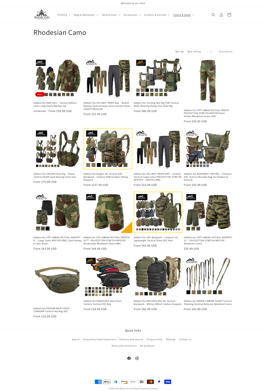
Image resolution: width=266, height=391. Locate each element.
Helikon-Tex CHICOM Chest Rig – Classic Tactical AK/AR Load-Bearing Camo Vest (54, 175)
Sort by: (179, 51)
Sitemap (171, 339)
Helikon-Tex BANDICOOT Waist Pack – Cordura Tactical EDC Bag (103, 303)
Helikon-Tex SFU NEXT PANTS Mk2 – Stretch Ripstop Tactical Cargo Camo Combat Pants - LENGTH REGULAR (108, 106)
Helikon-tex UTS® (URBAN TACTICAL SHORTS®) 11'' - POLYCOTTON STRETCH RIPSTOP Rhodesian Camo (208, 240)
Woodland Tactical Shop (127, 388)
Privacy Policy (154, 339)
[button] (63, 15)
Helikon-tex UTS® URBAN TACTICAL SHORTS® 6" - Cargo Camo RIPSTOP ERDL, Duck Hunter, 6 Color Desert (57, 240)
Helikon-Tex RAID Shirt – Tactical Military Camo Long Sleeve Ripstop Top (55, 104)
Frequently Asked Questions (99, 339)
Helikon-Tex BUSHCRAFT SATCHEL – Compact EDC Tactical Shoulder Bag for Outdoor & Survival (208, 177)
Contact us (185, 339)
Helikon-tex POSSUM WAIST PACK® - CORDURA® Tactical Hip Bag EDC (52, 310)
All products (147, 345)
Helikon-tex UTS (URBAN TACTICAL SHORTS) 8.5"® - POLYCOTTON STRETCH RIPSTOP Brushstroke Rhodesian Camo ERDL (107, 240)
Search (76, 339)
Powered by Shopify (148, 388)
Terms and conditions (124, 345)
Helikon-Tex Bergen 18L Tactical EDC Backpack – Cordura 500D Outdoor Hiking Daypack (106, 177)
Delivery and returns (131, 339)
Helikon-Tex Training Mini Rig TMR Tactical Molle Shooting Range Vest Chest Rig (156, 104)
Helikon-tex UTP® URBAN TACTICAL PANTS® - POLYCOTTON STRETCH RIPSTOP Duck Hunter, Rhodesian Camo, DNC (207, 113)
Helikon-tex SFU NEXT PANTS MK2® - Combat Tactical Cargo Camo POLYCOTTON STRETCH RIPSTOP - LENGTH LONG (158, 177)
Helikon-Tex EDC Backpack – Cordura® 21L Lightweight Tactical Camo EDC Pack (156, 239)
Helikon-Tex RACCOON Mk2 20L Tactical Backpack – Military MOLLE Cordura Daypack (158, 303)
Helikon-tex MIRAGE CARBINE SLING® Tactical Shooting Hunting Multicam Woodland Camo (208, 303)
